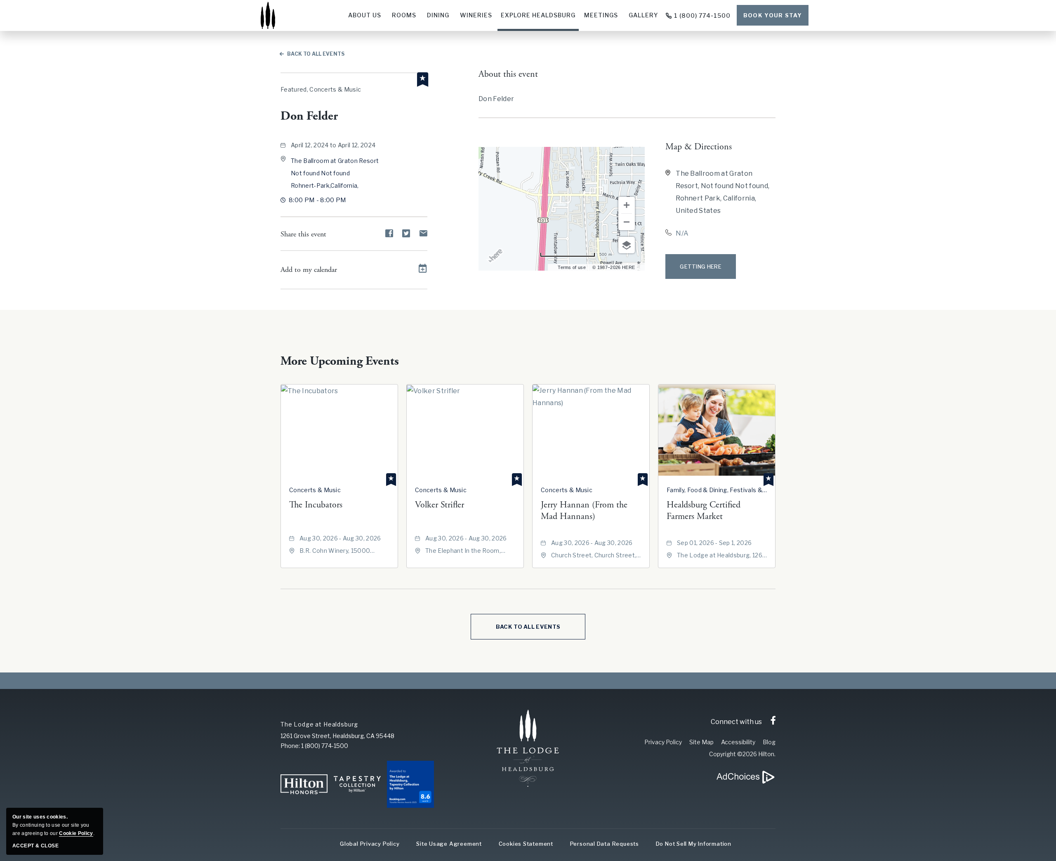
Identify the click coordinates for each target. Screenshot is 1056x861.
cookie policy (76, 833)
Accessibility (738, 741)
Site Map (701, 741)
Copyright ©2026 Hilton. (742, 753)
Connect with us (736, 722)
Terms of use (572, 267)
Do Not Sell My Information (693, 843)
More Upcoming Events (339, 361)
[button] (335, 173)
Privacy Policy (663, 741)
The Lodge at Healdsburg (319, 724)
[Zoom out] (626, 222)
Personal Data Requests (604, 843)
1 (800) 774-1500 (702, 15)
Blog (769, 741)
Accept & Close (35, 846)
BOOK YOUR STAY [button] (772, 15)
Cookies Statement (526, 843)
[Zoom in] (626, 205)
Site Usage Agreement (449, 843)
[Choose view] (626, 245)
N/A (682, 233)
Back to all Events (316, 54)
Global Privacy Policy (369, 843)
